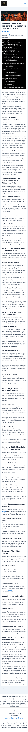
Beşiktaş (4, 511)
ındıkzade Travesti (19, 718)
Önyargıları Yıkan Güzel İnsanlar (10, 78)
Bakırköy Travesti (9, 718)
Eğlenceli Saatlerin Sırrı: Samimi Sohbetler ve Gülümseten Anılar (13, 46)
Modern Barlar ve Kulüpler (11, 62)
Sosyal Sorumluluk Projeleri (11, 72)
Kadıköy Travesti (12, 717)
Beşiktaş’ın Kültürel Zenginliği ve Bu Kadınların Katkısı (13, 69)
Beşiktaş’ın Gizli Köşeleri (10, 50)
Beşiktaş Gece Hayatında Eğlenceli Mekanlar (13, 57)
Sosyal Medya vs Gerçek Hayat (11, 76)
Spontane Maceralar (9, 65)
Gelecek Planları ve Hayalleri (9, 83)
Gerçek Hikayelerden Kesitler (11, 48)
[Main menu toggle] (25, 3)
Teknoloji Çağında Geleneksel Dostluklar (12, 74)
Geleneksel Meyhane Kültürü (11, 60)
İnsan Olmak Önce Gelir (10, 80)
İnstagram (4, 545)
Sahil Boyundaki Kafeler (10, 59)
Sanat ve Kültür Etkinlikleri (10, 71)
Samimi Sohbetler (9, 66)
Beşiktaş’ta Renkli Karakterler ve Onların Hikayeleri (12, 52)
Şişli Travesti (4, 717)
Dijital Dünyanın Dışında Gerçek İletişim (13, 75)
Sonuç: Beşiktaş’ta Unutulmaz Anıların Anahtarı (14, 87)
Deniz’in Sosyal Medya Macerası (12, 56)
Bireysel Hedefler (8, 84)
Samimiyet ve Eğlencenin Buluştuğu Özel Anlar (13, 63)
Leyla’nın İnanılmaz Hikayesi (11, 54)
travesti (10, 590)
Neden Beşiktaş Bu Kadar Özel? (11, 44)
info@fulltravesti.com (15, 711)
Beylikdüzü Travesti (21, 717)
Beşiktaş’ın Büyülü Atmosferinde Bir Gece (12, 42)
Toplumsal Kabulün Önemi (11, 81)
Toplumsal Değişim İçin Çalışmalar (12, 85)
